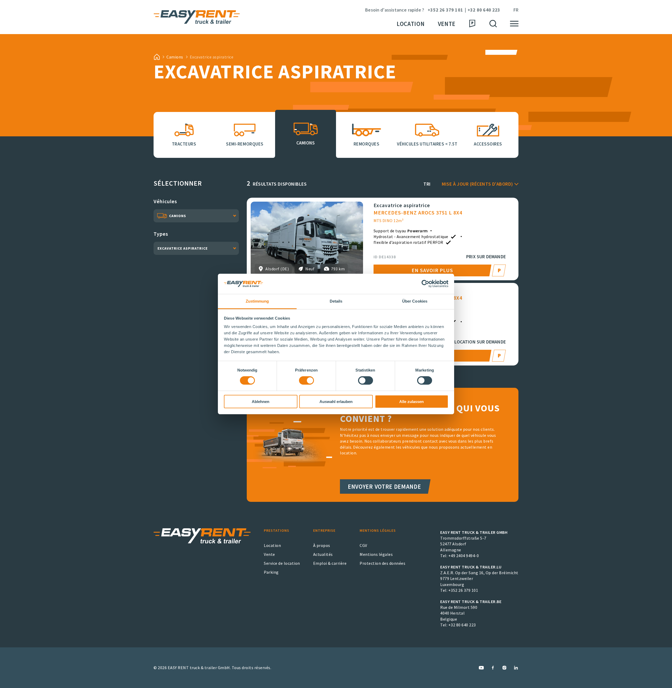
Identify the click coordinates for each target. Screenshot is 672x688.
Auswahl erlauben (336, 401)
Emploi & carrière (330, 563)
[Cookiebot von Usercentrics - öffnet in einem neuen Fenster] (425, 284)
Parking (271, 572)
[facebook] (492, 667)
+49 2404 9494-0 (463, 555)
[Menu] (514, 23)
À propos (321, 545)
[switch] (306, 380)
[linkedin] (515, 667)
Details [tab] (336, 301)
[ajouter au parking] (500, 270)
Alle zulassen (411, 401)
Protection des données (382, 563)
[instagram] (504, 667)
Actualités (323, 554)
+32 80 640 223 (484, 10)
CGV (363, 545)
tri (427, 184)
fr (515, 10)
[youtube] (481, 667)
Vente (446, 23)
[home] (157, 57)
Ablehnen (260, 401)
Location (411, 23)
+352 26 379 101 (445, 10)
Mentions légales (376, 554)
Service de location (282, 563)
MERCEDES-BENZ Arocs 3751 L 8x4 (418, 212)
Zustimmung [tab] (257, 301)
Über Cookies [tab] (414, 301)
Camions (174, 57)
